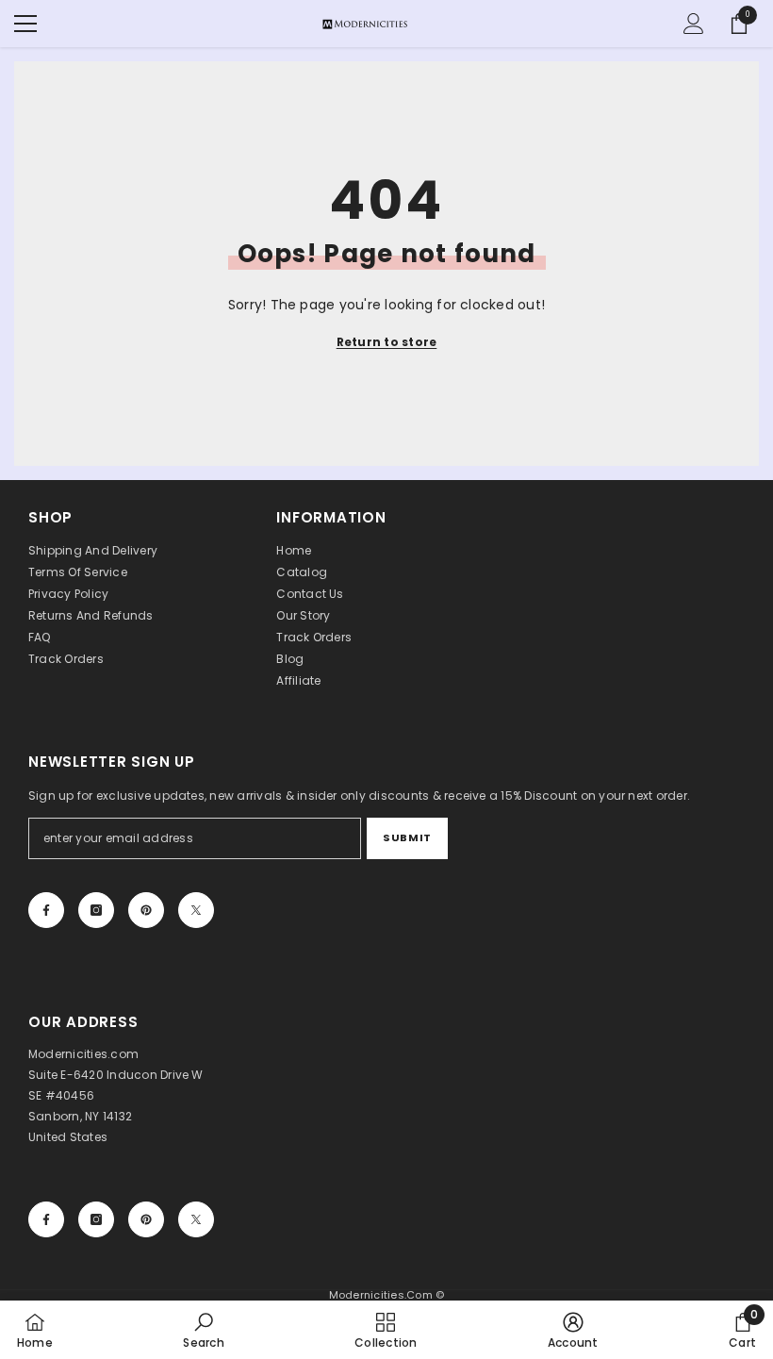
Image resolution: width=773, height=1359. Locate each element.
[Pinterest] (146, 910)
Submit (407, 837)
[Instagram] (96, 910)
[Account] (693, 23)
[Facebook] (46, 910)
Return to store (387, 342)
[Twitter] (196, 910)
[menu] (25, 23)
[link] (203, 1329)
